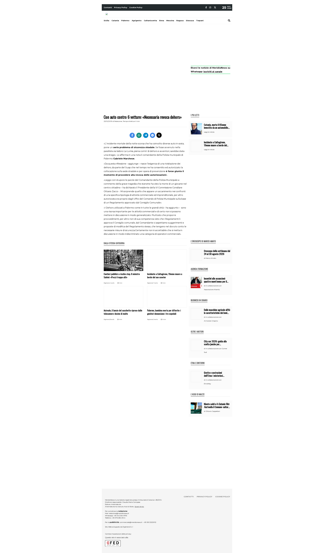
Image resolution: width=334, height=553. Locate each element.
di (205, 258)
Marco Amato (211, 258)
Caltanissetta (150, 20)
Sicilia (106, 20)
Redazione (118, 121)
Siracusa (190, 20)
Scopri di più (139, 507)
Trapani (200, 20)
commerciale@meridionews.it (131, 522)
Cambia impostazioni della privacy (118, 534)
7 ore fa (156, 283)
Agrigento (137, 20)
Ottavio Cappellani (213, 411)
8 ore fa (112, 319)
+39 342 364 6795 (120, 516)
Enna (161, 20)
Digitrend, (107, 283)
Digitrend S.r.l (128, 527)
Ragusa (180, 20)
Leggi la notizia (209, 132)
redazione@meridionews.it (119, 513)
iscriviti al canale (212, 71)
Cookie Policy (135, 7)
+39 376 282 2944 (118, 518)
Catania (115, 20)
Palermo (125, 20)
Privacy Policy (120, 7)
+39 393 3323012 (150, 522)
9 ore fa (156, 319)
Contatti (108, 7)
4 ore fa (112, 283)
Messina (170, 20)
